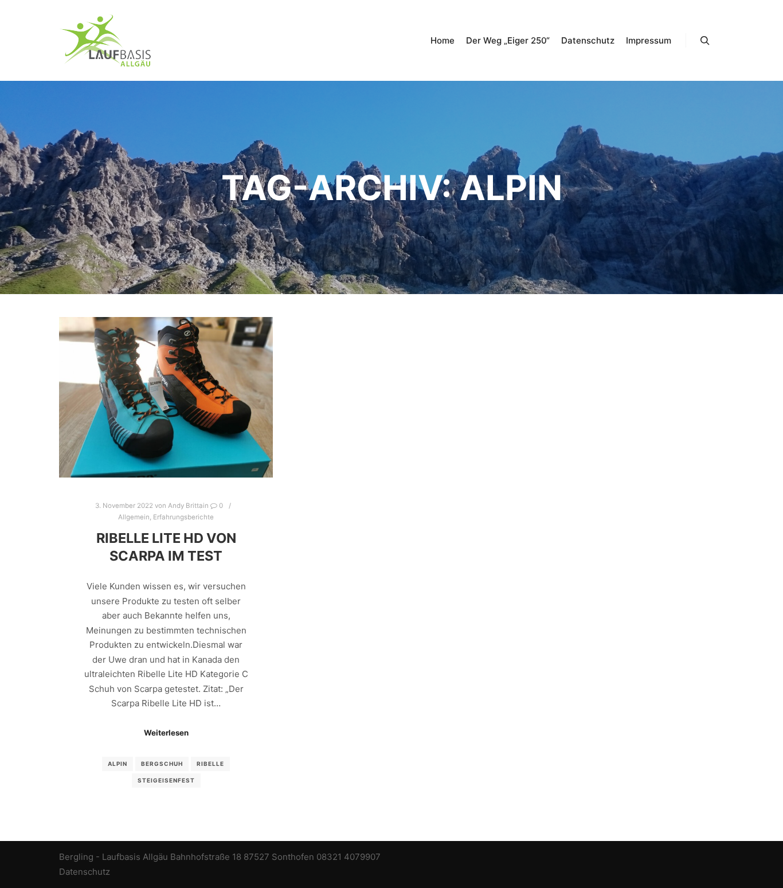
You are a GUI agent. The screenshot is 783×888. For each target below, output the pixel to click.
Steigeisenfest (166, 780)
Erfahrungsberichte (183, 517)
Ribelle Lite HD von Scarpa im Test (166, 547)
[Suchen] (705, 40)
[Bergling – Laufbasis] (105, 40)
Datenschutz (84, 871)
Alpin (117, 763)
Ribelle (210, 763)
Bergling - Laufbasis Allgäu (113, 856)
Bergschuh (162, 763)
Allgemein (134, 517)
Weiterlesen (166, 732)
